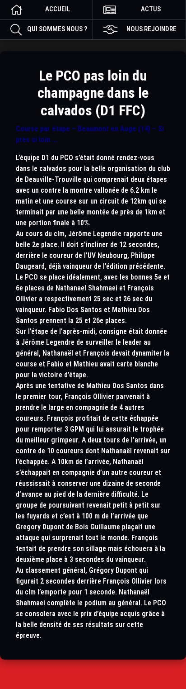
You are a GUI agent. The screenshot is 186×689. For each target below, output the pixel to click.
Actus (151, 9)
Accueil (57, 9)
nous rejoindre (151, 29)
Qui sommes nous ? (57, 29)
